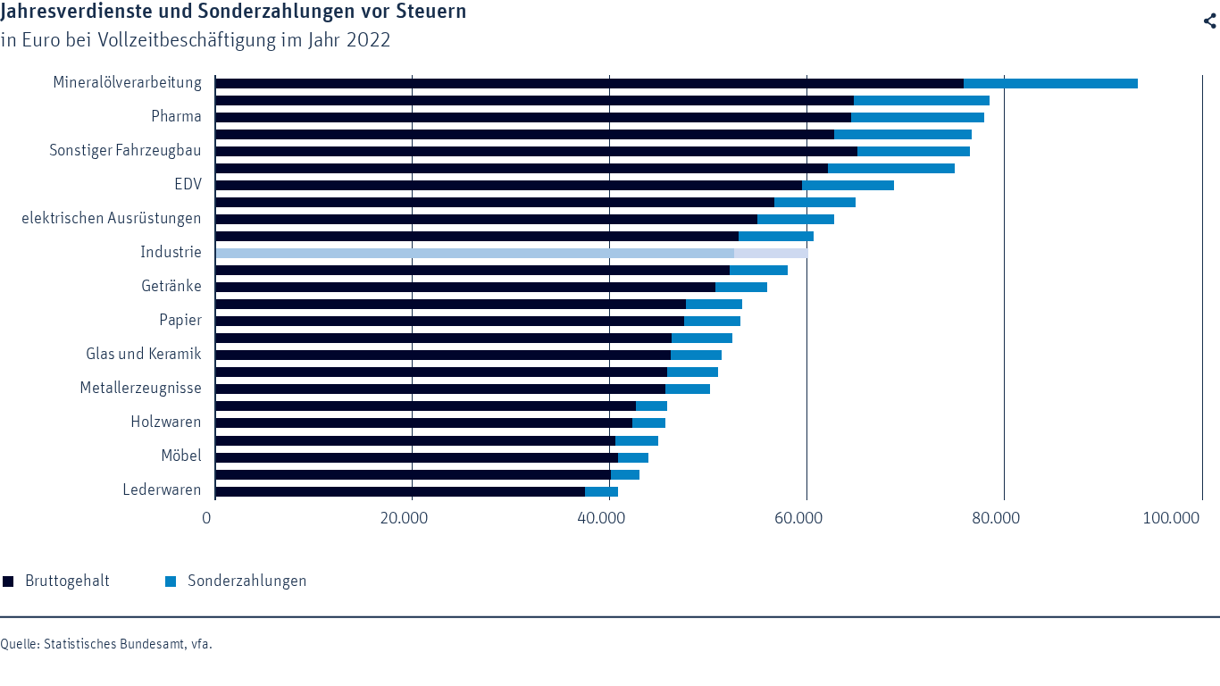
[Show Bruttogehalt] (71, 581)
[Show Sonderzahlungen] (256, 581)
